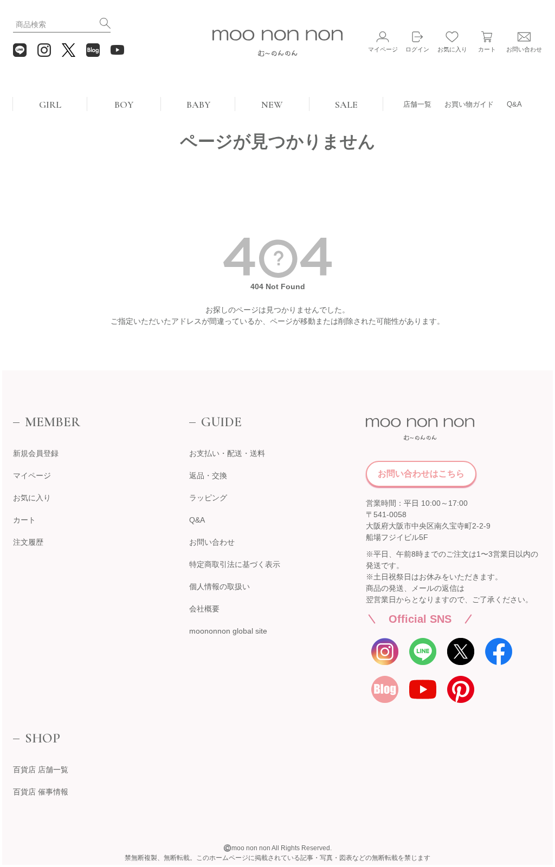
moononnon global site (228, 631)
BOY (123, 104)
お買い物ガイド (469, 104)
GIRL (50, 104)
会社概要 (204, 608)
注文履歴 (28, 542)
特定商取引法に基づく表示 (234, 564)
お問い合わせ (212, 542)
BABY (198, 104)
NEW (272, 104)
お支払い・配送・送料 (227, 453)
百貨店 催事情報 (40, 791)
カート (24, 520)
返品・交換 (208, 475)
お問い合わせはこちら (421, 473)
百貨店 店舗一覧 (40, 769)
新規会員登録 (36, 453)
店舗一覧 (417, 104)
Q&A (514, 104)
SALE (346, 104)
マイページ (32, 475)
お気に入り (32, 497)
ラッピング (208, 497)
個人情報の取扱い (219, 586)
